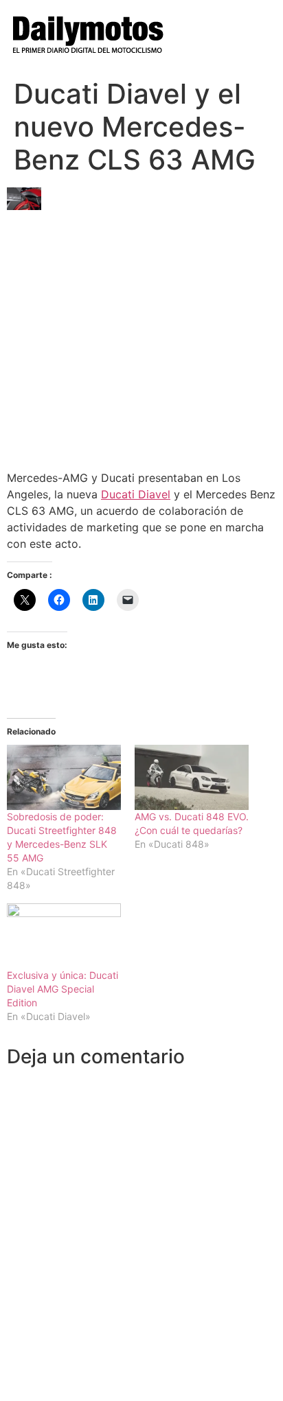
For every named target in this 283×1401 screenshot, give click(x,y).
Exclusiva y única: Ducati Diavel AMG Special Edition (62, 988)
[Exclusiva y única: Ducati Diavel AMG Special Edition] (64, 936)
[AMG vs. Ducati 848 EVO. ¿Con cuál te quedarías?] (192, 777)
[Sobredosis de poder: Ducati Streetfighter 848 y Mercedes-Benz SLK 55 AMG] (64, 777)
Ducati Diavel (135, 494)
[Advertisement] (141, 334)
